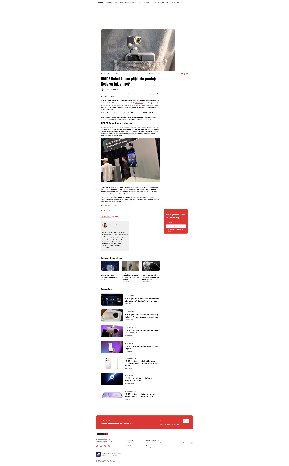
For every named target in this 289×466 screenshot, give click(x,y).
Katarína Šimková (112, 89)
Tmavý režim (186, 443)
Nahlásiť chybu (105, 216)
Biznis (173, 2)
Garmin (127, 2)
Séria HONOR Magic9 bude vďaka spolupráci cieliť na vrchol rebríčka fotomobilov (150, 277)
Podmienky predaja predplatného (154, 443)
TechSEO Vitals (112, 461)
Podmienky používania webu (152, 440)
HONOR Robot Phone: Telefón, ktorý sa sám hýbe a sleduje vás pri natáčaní (130, 277)
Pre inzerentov (129, 440)
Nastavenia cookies (150, 448)
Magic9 (132, 197)
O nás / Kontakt (129, 438)
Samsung (133, 2)
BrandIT (128, 443)
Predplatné (128, 445)
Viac (178, 2)
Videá (116, 2)
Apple (121, 2)
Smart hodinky (165, 2)
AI (158, 2)
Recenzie (109, 2)
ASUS (154, 2)
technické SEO (100, 461)
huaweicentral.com (110, 205)
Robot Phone (139, 103)
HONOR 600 (118, 191)
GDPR (147, 445)
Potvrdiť (176, 226)
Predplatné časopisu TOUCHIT (153, 438)
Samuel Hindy (128, 399)
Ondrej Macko (104, 279)
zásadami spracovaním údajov (173, 424)
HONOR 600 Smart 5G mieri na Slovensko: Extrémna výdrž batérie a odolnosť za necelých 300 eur (141, 363)
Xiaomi (140, 2)
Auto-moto (147, 2)
